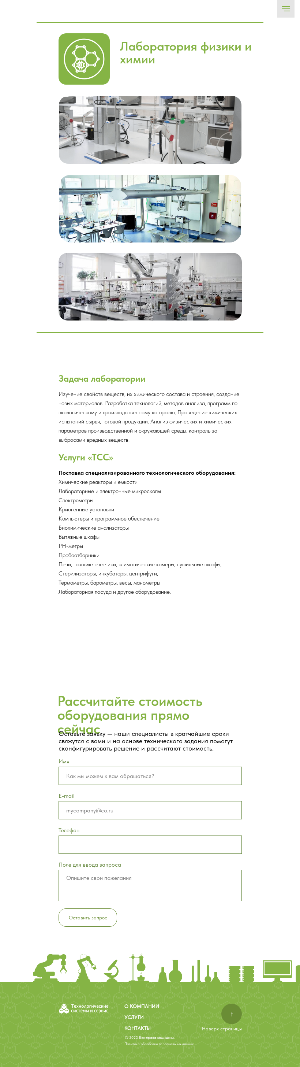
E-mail (67, 795)
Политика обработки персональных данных (159, 1043)
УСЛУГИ (134, 1017)
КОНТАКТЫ (137, 1028)
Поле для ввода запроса (90, 864)
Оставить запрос (88, 917)
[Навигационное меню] (286, 8)
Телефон (69, 830)
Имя (64, 761)
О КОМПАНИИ (141, 1006)
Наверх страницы (222, 1028)
